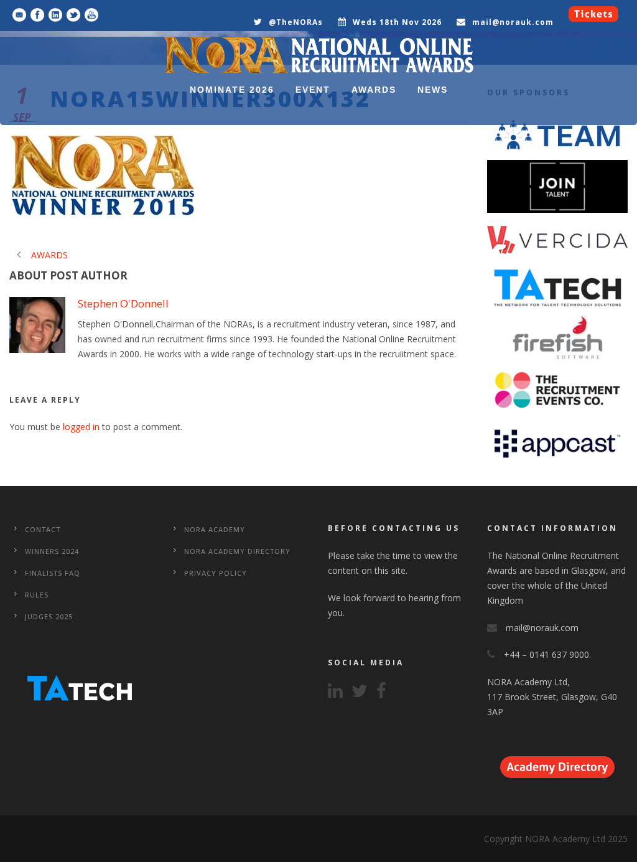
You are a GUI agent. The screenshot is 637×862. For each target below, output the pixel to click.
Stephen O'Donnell (123, 303)
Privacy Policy (215, 573)
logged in (81, 427)
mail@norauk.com (513, 22)
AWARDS (373, 90)
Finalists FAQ (52, 573)
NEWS (432, 90)
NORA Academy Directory (237, 551)
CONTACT (42, 529)
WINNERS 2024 (52, 551)
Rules (37, 594)
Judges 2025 (49, 616)
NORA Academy (214, 529)
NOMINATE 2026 (232, 90)
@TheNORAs (296, 22)
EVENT (312, 90)
